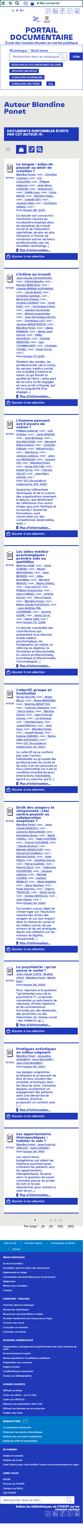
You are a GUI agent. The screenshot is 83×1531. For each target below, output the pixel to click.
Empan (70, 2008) (34, 622)
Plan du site (10, 1243)
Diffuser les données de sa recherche (24, 1408)
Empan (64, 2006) (34, 903)
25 (42, 1226)
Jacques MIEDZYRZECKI (31, 324)
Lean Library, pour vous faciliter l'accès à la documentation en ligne (41, 1464)
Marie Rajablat (46, 881)
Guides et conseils (13, 1456)
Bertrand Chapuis (27, 299)
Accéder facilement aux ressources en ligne (27, 1318)
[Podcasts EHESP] (77, 10)
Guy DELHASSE (25, 441)
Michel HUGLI (44, 448)
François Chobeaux (37, 707)
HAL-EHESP (9, 1493)
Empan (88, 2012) (34, 210)
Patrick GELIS (24, 867)
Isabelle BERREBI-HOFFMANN (34, 288)
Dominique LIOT (34, 320)
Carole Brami (33, 292)
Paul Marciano (34, 721)
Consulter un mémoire (27, 77)
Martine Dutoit (25, 856)
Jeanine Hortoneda (37, 310)
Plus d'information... (35, 250)
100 (60, 1226)
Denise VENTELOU (36, 895)
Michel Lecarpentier (37, 313)
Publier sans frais (13, 1413)
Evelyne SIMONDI (27, 736)
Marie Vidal (32, 618)
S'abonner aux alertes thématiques (23, 1432)
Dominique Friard (44, 306)
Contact (16, 1249)
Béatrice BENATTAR (37, 704)
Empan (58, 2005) (34, 984)
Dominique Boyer (27, 835)
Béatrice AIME (25, 565)
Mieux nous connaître (15, 1286)
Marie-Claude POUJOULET (32, 604)
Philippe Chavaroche (29, 590)
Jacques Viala (25, 203)
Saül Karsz (31, 452)
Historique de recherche (25, 3)
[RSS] (48, 10)
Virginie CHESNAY (27, 302)
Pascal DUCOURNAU (29, 853)
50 (51, 1226)
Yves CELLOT (33, 586)
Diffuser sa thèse (12, 1390)
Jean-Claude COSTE (28, 974)
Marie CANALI (45, 583)
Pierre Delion (26, 711)
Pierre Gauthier (34, 863)
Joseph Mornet (26, 725)
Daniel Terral (24, 469)
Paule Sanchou (25, 888)
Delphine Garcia (45, 860)
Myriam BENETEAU (28, 284)
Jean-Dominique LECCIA (40, 317)
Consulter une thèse (25, 83)
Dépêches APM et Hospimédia (20, 1441)
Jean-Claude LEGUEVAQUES (34, 277)
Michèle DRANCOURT (29, 849)
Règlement (9, 1281)
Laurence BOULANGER (30, 831)
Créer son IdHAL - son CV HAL (20, 1395)
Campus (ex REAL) (13, 1488)
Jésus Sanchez (34, 885)
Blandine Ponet (25, 174)
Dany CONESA (25, 593)
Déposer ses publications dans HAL (23, 1404)
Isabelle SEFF (33, 199)
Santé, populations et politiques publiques (26, 1358)
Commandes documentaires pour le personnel (29, 1277)
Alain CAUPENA (46, 838)
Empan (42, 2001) (34, 1066)
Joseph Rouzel (34, 732)
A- (13, 10)
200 (71, 1226)
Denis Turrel (43, 349)
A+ (22, 10)
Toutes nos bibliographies (17, 1376)
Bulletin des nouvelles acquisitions (22, 1436)
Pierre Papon (43, 597)
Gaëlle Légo (32, 192)
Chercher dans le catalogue (18, 1305)
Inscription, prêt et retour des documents (26, 1268)
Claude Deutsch (28, 845)
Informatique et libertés (63, 1243)
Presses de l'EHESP (14, 1484)
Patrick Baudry (34, 281)
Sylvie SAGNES (39, 1147)
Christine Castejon (28, 295)
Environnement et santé (17, 1353)
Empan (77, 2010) (34, 356)
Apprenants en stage (15, 1272)
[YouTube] (69, 10)
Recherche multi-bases (16, 1309)
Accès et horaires (13, 1263)
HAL (50, 83)
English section (11, 1367)
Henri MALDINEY (42, 1059)
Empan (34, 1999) (34, 1151)
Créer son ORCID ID (14, 1399)
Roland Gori (45, 188)
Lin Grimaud (43, 718)
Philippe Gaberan (27, 430)
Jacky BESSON (45, 434)
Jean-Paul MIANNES (29, 1063)
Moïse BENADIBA (44, 700)
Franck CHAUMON (36, 842)
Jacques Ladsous (27, 455)
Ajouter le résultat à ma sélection (21, 149)
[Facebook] (62, 10)
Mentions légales (33, 1243)
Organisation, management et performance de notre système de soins (40, 1347)
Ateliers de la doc (13, 1460)
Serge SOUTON (34, 466)
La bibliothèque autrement (18, 1371)
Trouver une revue (24, 70)
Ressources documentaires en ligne (36, 64)
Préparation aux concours (17, 1362)
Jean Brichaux (34, 437)
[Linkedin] (55, 10)
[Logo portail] (41, 19)
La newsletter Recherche (17, 1427)
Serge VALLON (25, 696)
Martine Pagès (43, 195)
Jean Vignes (24, 899)
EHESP (6, 1479)
